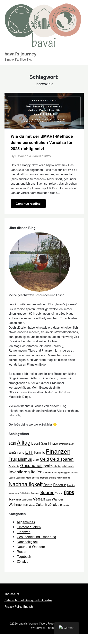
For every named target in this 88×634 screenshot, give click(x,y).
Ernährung (16, 452)
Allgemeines (26, 522)
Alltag (23, 442)
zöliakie (53, 504)
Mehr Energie (32, 477)
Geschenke (14, 466)
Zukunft (41, 504)
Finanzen (58, 451)
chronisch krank (66, 443)
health (48, 465)
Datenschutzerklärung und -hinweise (28, 600)
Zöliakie (22, 561)
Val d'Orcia (27, 499)
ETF (29, 452)
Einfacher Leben (29, 527)
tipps (69, 491)
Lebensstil (20, 477)
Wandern (58, 499)
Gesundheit (31, 465)
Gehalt (36, 459)
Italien (37, 471)
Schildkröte (25, 493)
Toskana (15, 499)
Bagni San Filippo (44, 443)
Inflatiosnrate (68, 466)
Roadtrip (59, 484)
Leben (12, 477)
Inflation (57, 466)
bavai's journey (20, 53)
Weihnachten (18, 504)
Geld (44, 459)
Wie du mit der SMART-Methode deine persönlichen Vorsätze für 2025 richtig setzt (42, 142)
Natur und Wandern (31, 546)
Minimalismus (63, 477)
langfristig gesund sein (67, 472)
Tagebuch (24, 556)
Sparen (47, 492)
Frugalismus (20, 459)
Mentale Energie (48, 477)
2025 (12, 443)
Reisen (22, 551)
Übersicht (64, 504)
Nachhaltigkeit (26, 484)
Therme (59, 493)
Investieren (19, 471)
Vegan (39, 499)
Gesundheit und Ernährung (36, 536)
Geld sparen (62, 459)
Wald (48, 499)
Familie (39, 452)
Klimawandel (49, 472)
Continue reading (28, 203)
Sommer (35, 493)
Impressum (12, 594)
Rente (47, 484)
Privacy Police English (19, 606)
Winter (32, 504)
